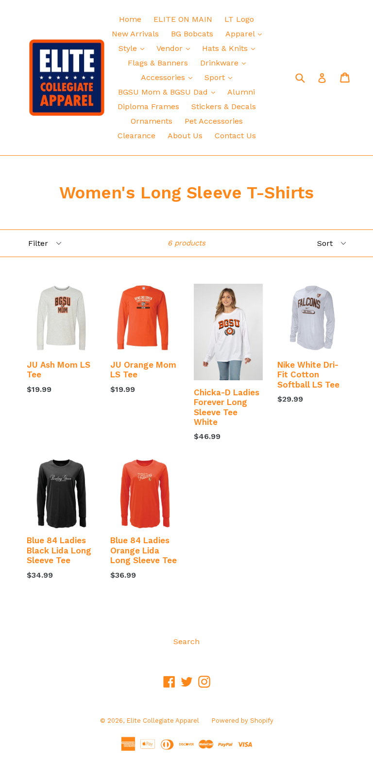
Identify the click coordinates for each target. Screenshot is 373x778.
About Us (185, 135)
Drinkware (225, 62)
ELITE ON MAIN (182, 19)
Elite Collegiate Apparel (162, 720)
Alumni (241, 92)
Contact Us (235, 135)
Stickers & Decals (223, 106)
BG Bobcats (192, 33)
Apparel (246, 33)
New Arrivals (135, 33)
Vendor (175, 48)
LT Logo (239, 19)
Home (130, 19)
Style (134, 48)
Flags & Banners (158, 62)
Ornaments (151, 121)
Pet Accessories (214, 121)
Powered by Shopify (242, 720)
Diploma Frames (148, 106)
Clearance (136, 135)
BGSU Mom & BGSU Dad (169, 92)
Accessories (169, 77)
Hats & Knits (231, 48)
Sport (220, 77)
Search (186, 641)
